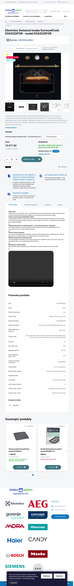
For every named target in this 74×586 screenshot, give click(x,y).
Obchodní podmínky (10, 2)
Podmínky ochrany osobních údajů (27, 2)
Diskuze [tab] (60, 204)
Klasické (15, 405)
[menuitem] (13, 16)
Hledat (45, 11)
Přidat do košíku (29, 159)
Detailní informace (10, 127)
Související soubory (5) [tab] (31, 204)
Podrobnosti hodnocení (31, 48)
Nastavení (14, 583)
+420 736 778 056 (60, 509)
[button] (33, 475)
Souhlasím (59, 576)
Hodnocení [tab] (48, 204)
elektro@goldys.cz (60, 506)
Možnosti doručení (44, 154)
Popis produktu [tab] (13, 204)
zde (33, 578)
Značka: (48, 49)
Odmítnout (46, 576)
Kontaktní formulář (60, 516)
